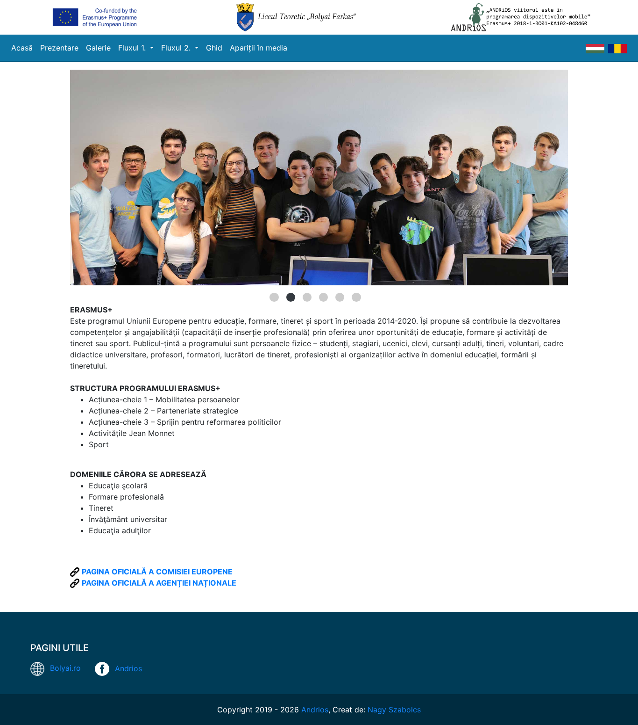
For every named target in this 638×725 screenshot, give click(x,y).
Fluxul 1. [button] (133, 47)
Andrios (128, 668)
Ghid (214, 47)
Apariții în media (258, 47)
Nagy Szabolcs (394, 709)
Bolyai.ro (65, 668)
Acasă (22, 47)
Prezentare (59, 47)
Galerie (98, 47)
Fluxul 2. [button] (177, 47)
